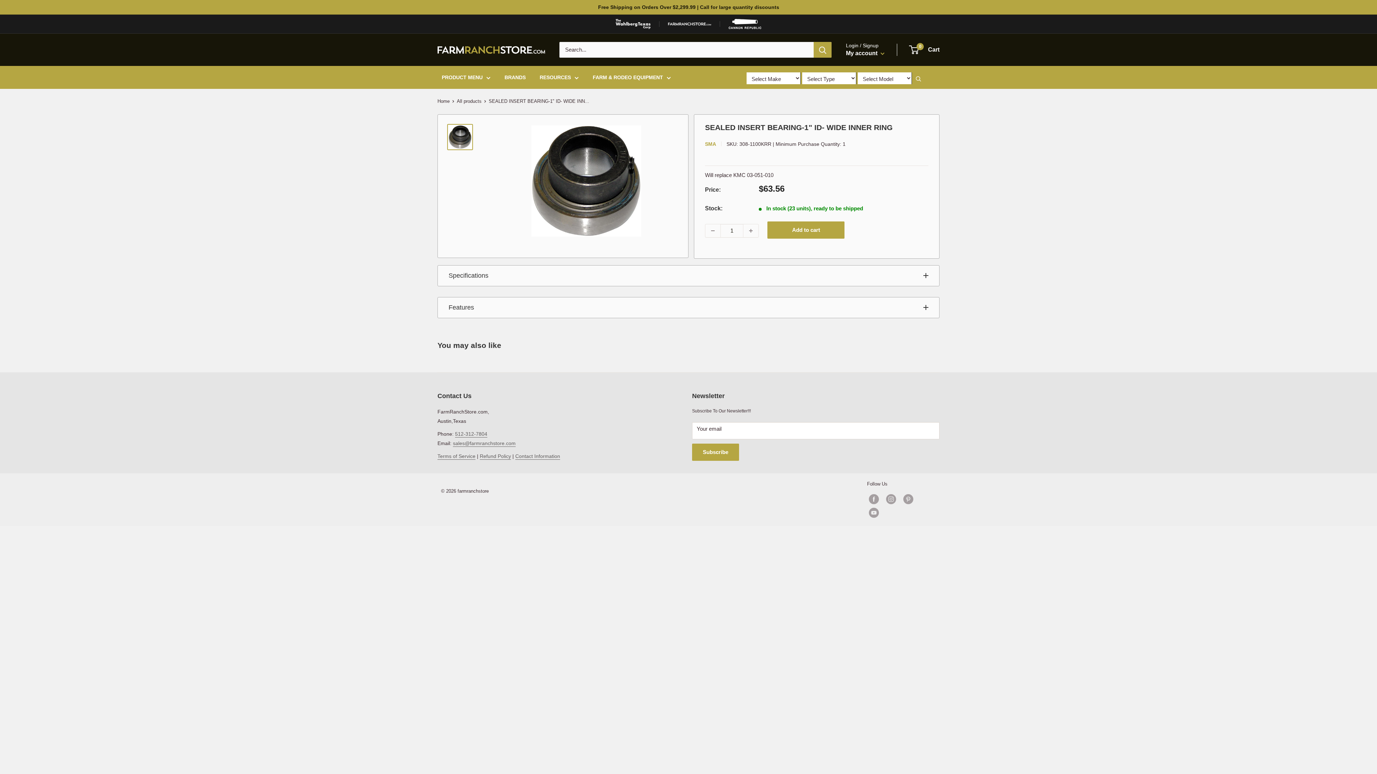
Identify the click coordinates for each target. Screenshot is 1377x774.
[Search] (823, 50)
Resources (555, 77)
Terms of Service (456, 456)
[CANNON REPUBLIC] (745, 24)
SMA (710, 144)
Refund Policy (495, 456)
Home (443, 101)
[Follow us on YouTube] (900, 513)
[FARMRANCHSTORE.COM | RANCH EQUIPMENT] (689, 24)
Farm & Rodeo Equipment (628, 77)
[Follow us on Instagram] (891, 499)
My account (862, 53)
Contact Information (537, 456)
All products (469, 101)
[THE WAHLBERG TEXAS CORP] (633, 24)
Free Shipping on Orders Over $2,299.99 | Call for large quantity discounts (688, 7)
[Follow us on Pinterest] (908, 499)
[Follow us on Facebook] (874, 499)
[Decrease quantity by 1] (712, 230)
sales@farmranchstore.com (484, 443)
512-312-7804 (471, 434)
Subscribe (715, 452)
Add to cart (806, 230)
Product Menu (462, 77)
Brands (515, 77)
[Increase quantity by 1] (750, 230)
